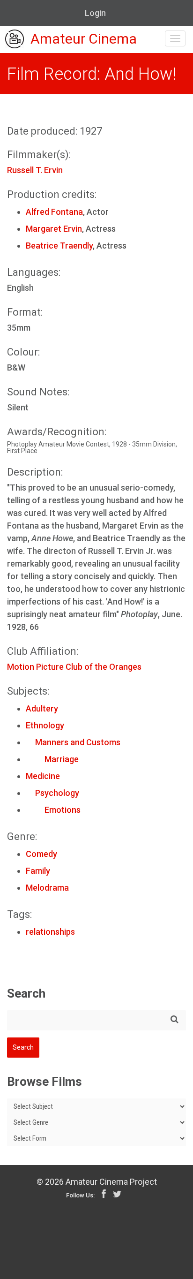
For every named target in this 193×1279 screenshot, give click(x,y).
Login (95, 13)
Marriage (52, 759)
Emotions (53, 810)
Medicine (43, 776)
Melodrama (47, 888)
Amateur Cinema (83, 39)
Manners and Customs (73, 742)
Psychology (52, 793)
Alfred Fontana (54, 212)
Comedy (41, 854)
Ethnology (45, 725)
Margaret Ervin (54, 229)
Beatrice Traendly (59, 245)
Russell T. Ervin (35, 170)
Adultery (42, 708)
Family (38, 871)
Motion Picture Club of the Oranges (74, 667)
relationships (50, 932)
